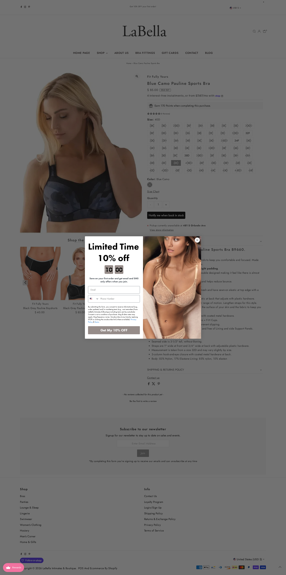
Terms (97, 322)
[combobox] (93, 298)
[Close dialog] (197, 240)
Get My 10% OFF (114, 330)
